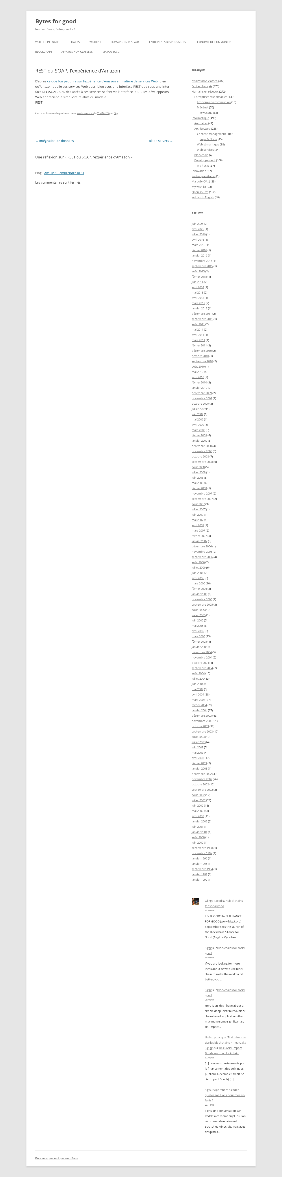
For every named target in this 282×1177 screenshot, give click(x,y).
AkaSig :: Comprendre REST (64, 173)
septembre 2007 (202, 499)
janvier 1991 (199, 874)
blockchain (43, 52)
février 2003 (199, 763)
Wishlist (95, 42)
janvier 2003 (199, 768)
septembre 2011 (202, 319)
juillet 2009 (199, 409)
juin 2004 (197, 684)
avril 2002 (198, 816)
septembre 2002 (202, 790)
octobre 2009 (200, 403)
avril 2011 (198, 335)
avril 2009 (198, 425)
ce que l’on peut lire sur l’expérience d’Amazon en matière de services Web (102, 81)
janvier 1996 (199, 858)
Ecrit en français (202, 86)
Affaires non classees (77, 52)
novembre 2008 (202, 451)
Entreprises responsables (167, 42)
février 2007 (199, 536)
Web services (85, 113)
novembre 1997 (202, 853)
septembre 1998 (202, 848)
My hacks (203, 165)
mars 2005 (198, 636)
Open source (200, 192)
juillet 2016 (199, 234)
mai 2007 (197, 520)
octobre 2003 (200, 726)
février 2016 (199, 250)
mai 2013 (197, 292)
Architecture (202, 128)
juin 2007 (197, 515)
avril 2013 (198, 298)
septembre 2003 (202, 731)
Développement (204, 160)
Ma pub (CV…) (111, 52)
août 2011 (198, 324)
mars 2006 (198, 583)
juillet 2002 (199, 800)
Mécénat (202, 107)
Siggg (208, 948)
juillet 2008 (199, 472)
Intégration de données (54, 141)
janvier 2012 (199, 308)
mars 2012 (198, 303)
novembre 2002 (202, 779)
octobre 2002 (200, 784)
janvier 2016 (199, 255)
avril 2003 (198, 758)
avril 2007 (198, 525)
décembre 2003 (202, 716)
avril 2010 (198, 377)
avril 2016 (198, 240)
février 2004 (199, 705)
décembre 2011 (202, 314)
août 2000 (198, 837)
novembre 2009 (202, 398)
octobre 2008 (200, 456)
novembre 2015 (202, 261)
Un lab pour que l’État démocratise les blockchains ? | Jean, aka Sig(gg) (225, 1042)
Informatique (200, 118)
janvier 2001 (199, 832)
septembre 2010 (202, 361)
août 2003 (198, 737)
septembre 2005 (202, 604)
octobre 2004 (200, 663)
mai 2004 (197, 689)
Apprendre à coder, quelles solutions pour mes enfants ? (225, 1095)
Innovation (199, 171)
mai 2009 (197, 419)
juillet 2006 (199, 567)
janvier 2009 (199, 441)
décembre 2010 (202, 351)
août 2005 (198, 610)
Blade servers (161, 141)
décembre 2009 (202, 393)
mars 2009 (198, 430)
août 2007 (198, 504)
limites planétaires (203, 176)
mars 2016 (198, 245)
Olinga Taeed (213, 901)
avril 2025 (198, 229)
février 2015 (199, 277)
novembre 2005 (202, 599)
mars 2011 (198, 340)
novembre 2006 (202, 552)
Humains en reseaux (125, 42)
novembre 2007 (202, 493)
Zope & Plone (208, 139)
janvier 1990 (199, 879)
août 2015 (198, 271)
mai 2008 (197, 483)
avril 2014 (198, 287)
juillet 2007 (199, 509)
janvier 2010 (199, 388)
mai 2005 (197, 626)
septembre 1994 (202, 869)
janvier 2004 (199, 710)
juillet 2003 (199, 742)
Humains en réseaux (205, 91)
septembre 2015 (202, 266)
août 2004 (198, 673)
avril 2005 (198, 631)
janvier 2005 (199, 647)
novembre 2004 (202, 657)
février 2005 (199, 641)
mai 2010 (197, 372)
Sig (116, 113)
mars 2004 (198, 700)
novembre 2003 (202, 721)
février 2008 (199, 488)
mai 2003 (197, 753)
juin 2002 (197, 805)
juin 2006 (197, 573)
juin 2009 (197, 414)
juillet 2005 (199, 615)
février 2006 (199, 589)
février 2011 (199, 345)
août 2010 (198, 366)
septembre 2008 (202, 462)
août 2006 (198, 562)
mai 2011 (197, 329)
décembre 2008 (202, 446)
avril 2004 (198, 694)
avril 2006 (198, 578)
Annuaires (201, 123)
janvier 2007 (199, 541)
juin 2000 (197, 842)
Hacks (75, 42)
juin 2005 (197, 620)
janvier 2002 (199, 821)
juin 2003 (197, 747)
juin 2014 (197, 282)
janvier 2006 (199, 594)
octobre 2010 (200, 356)
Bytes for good (55, 21)
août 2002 (198, 795)
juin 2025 (197, 224)
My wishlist (199, 187)
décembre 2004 (202, 652)
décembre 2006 (202, 546)
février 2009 (199, 435)
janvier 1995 (199, 864)
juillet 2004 (199, 679)
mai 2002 (197, 811)
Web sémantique (208, 144)
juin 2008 (197, 478)
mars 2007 (198, 530)
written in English (48, 42)
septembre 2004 (202, 668)
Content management (211, 134)
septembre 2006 (202, 557)
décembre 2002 (202, 774)
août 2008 (198, 467)
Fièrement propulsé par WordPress (56, 1158)
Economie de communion (214, 42)
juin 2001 (197, 827)
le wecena (206, 113)
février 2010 (199, 382)
